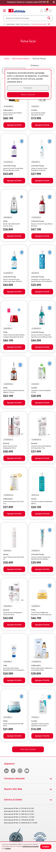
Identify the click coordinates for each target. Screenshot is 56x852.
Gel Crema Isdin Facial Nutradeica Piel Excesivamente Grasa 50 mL (13, 670)
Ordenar (35, 65)
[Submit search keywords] (49, 18)
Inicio (6, 58)
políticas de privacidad (30, 846)
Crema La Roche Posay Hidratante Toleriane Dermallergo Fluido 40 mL (40, 170)
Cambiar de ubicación (39, 24)
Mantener (28, 88)
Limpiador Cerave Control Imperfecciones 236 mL (40, 725)
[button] (41, 10)
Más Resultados (28, 749)
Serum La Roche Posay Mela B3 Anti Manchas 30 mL (13, 169)
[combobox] (28, 18)
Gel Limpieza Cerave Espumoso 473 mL (38, 114)
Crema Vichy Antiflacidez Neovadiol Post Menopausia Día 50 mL (41, 614)
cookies (8, 848)
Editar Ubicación (28, 94)
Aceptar (45, 847)
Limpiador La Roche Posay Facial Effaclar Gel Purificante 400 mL (41, 281)
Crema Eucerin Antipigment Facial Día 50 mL (12, 613)
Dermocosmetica (20, 58)
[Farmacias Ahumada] (17, 10)
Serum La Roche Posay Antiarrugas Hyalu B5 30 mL (12, 280)
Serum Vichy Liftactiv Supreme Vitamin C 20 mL (13, 391)
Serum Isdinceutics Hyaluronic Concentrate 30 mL (42, 669)
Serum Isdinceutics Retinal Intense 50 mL (12, 114)
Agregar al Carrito (14, 125)
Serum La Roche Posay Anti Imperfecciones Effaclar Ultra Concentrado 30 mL (41, 337)
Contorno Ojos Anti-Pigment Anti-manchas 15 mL (41, 447)
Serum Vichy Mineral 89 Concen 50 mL (11, 225)
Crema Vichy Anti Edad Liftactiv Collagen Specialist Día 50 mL (13, 336)
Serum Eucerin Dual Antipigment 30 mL (10, 447)
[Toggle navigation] (4, 10)
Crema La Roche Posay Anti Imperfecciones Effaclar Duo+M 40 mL (40, 559)
